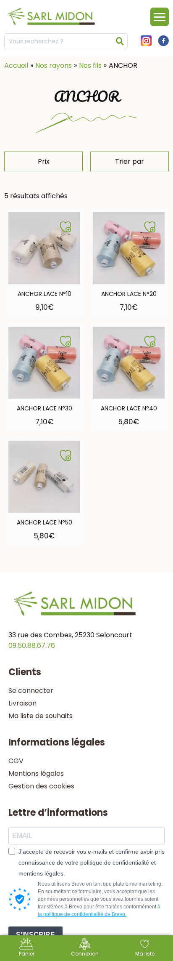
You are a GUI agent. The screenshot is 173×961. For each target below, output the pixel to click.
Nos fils (90, 65)
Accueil (16, 65)
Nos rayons (53, 65)
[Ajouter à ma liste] (65, 227)
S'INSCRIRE (35, 934)
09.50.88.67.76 (31, 645)
